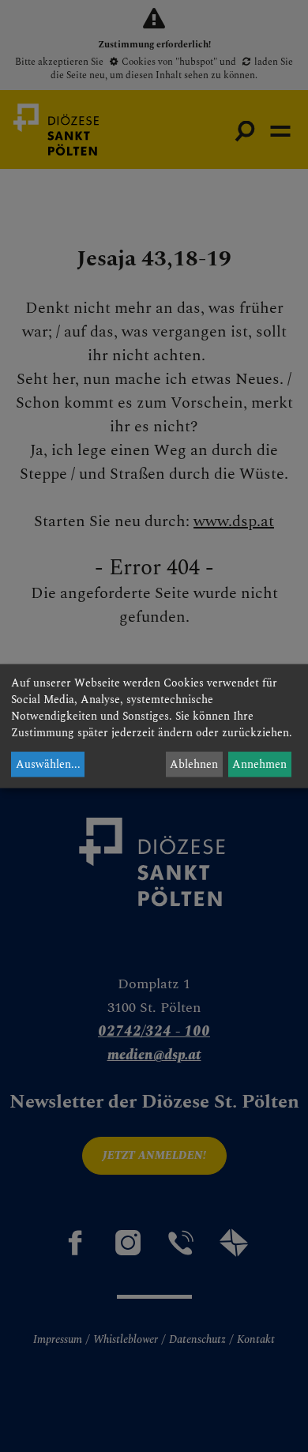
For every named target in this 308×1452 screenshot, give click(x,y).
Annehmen (259, 764)
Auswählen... (48, 764)
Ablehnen (194, 764)
